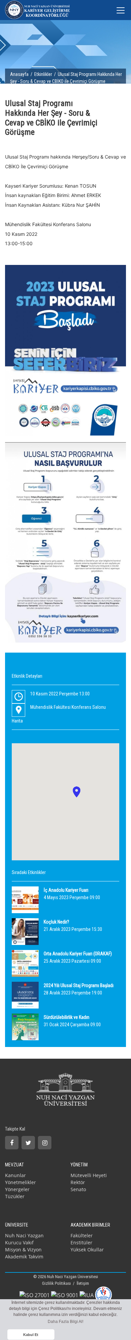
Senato (78, 1189)
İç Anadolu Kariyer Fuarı (66, 890)
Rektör (78, 1182)
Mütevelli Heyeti (89, 1175)
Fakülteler (82, 1235)
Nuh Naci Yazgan (24, 1235)
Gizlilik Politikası (57, 1283)
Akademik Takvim (24, 1256)
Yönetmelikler (20, 1182)
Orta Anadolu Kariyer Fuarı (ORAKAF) (78, 953)
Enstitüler (81, 1242)
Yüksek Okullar (87, 1249)
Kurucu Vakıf (19, 1242)
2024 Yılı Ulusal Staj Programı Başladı (79, 985)
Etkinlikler (43, 74)
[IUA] (87, 1295)
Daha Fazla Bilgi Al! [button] (65, 1321)
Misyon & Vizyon (23, 1249)
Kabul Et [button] (30, 1335)
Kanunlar (15, 1175)
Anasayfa (19, 74)
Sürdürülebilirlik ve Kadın (66, 1017)
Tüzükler (15, 1196)
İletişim (83, 1283)
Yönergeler (17, 1189)
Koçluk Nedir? (56, 922)
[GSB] (103, 1294)
